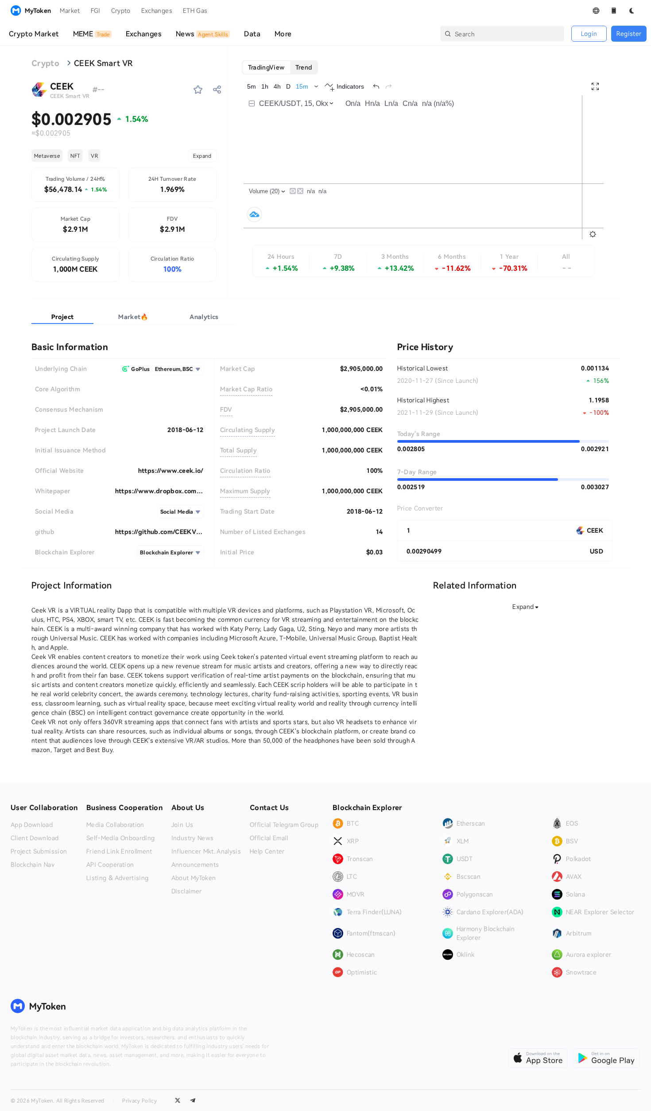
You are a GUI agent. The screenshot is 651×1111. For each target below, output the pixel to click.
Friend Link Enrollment (119, 851)
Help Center (267, 851)
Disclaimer (186, 891)
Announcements (195, 865)
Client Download (34, 838)
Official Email (269, 838)
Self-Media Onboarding (120, 838)
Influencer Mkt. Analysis (206, 851)
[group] (280, 67)
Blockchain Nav (32, 865)
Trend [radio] (303, 67)
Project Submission (39, 851)
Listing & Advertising (117, 878)
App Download (32, 825)
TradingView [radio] (266, 67)
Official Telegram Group (284, 825)
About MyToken (193, 878)
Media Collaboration (115, 825)
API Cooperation (110, 865)
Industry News (192, 838)
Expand (202, 155)
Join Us (182, 825)
